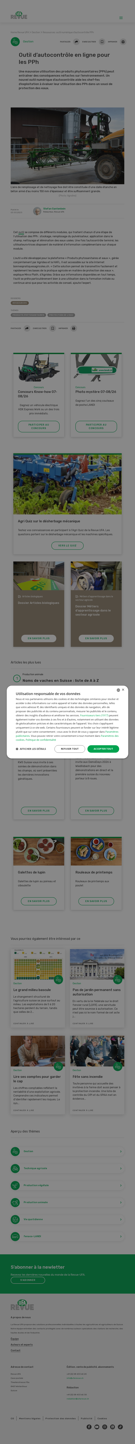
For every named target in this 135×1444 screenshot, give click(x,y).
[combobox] (118, 690)
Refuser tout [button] (70, 748)
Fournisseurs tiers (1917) (94, 715)
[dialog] (67, 722)
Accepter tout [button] (103, 748)
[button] (31, 749)
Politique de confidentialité (41, 740)
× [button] (123, 690)
